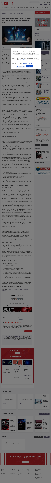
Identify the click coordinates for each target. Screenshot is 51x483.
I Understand (29, 66)
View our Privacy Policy (27, 63)
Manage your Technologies (21, 66)
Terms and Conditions (23, 59)
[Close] (40, 49)
